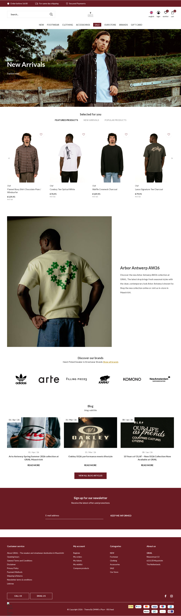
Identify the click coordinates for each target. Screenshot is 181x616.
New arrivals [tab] (91, 120)
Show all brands (110, 362)
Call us (18, 596)
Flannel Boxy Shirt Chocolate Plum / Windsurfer (24, 191)
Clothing (67, 24)
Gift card (136, 24)
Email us (41, 596)
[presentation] (9, 158)
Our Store (110, 24)
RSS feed (110, 609)
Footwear (53, 24)
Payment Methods (14, 572)
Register (76, 553)
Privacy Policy (13, 568)
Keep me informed (120, 515)
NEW (41, 24)
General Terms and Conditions (19, 560)
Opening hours (13, 557)
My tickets (77, 560)
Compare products (81, 568)
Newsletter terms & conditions (19, 580)
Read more (34, 465)
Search (51, 14)
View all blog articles (90, 475)
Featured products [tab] (66, 120)
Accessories (83, 24)
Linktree (10, 584)
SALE (97, 24)
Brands (123, 24)
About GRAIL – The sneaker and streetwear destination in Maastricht (35, 553)
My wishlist (77, 564)
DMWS (96, 609)
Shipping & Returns (15, 576)
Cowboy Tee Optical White (62, 189)
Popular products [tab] (115, 120)
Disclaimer (11, 564)
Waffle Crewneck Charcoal (104, 189)
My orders (77, 557)
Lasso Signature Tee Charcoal (149, 189)
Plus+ (103, 609)
